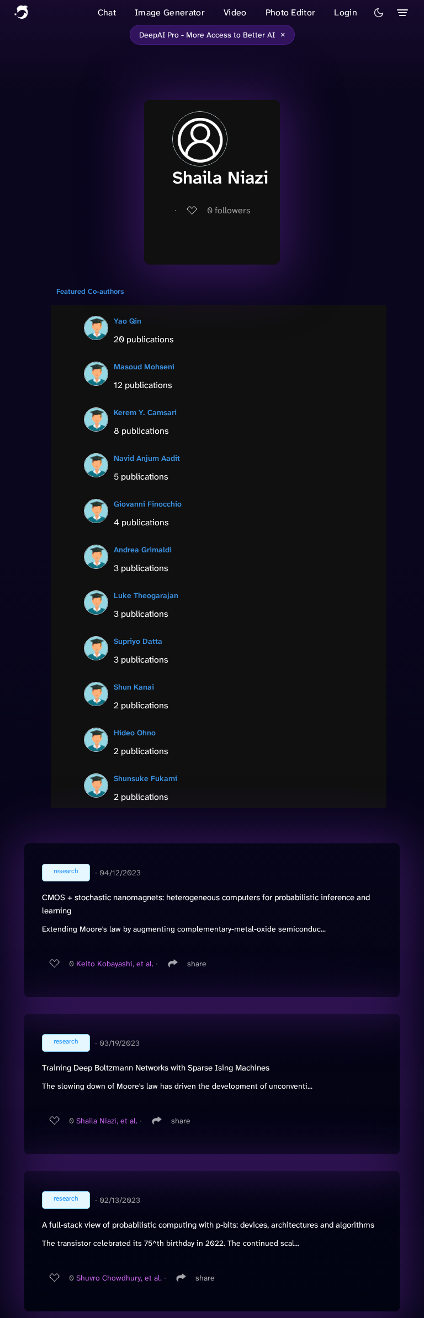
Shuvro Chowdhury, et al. (119, 1278)
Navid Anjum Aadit (147, 458)
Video (235, 12)
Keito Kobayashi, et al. (114, 964)
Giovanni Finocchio (148, 504)
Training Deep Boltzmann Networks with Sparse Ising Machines (155, 1067)
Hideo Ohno (135, 733)
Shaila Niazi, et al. (106, 1121)
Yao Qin (127, 321)
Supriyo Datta (138, 641)
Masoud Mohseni (144, 367)
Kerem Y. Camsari (145, 412)
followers (229, 210)
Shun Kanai (134, 687)
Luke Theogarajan (146, 595)
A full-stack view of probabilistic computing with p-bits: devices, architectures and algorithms (208, 1224)
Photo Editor (291, 12)
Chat (107, 12)
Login (345, 12)
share (196, 964)
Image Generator (170, 12)
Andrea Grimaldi (143, 550)
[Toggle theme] (379, 12)
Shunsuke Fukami (145, 778)
